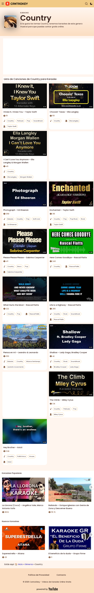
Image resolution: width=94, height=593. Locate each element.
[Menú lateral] (2, 3)
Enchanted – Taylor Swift (62, 210)
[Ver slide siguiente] (91, 487)
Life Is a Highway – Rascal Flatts (65, 305)
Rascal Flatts (74, 266)
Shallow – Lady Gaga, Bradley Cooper (68, 352)
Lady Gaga (74, 367)
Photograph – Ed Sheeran (16, 210)
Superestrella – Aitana (13, 553)
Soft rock (36, 219)
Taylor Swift (11, 126)
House (31, 456)
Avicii (9, 462)
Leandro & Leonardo (15, 367)
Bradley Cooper (60, 367)
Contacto (61, 575)
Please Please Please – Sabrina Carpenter (24, 257)
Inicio (20, 564)
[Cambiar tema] (91, 3)
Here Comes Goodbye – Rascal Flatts (68, 257)
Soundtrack (38, 121)
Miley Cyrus (58, 414)
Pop (28, 121)
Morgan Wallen (26, 177)
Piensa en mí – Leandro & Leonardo (20, 352)
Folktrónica (21, 456)
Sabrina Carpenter (14, 272)
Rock (83, 219)
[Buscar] (86, 3)
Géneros (29, 564)
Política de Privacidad (38, 575)
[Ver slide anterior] (2, 487)
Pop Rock (74, 219)
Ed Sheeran (12, 224)
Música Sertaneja (33, 361)
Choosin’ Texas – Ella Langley (64, 111)
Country (10, 121)
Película (20, 121)
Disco (19, 266)
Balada (10, 219)
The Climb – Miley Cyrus (61, 400)
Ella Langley (74, 121)
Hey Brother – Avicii (12, 447)
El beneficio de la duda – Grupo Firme (66, 553)
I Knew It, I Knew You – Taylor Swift (20, 111)
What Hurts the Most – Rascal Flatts (21, 305)
